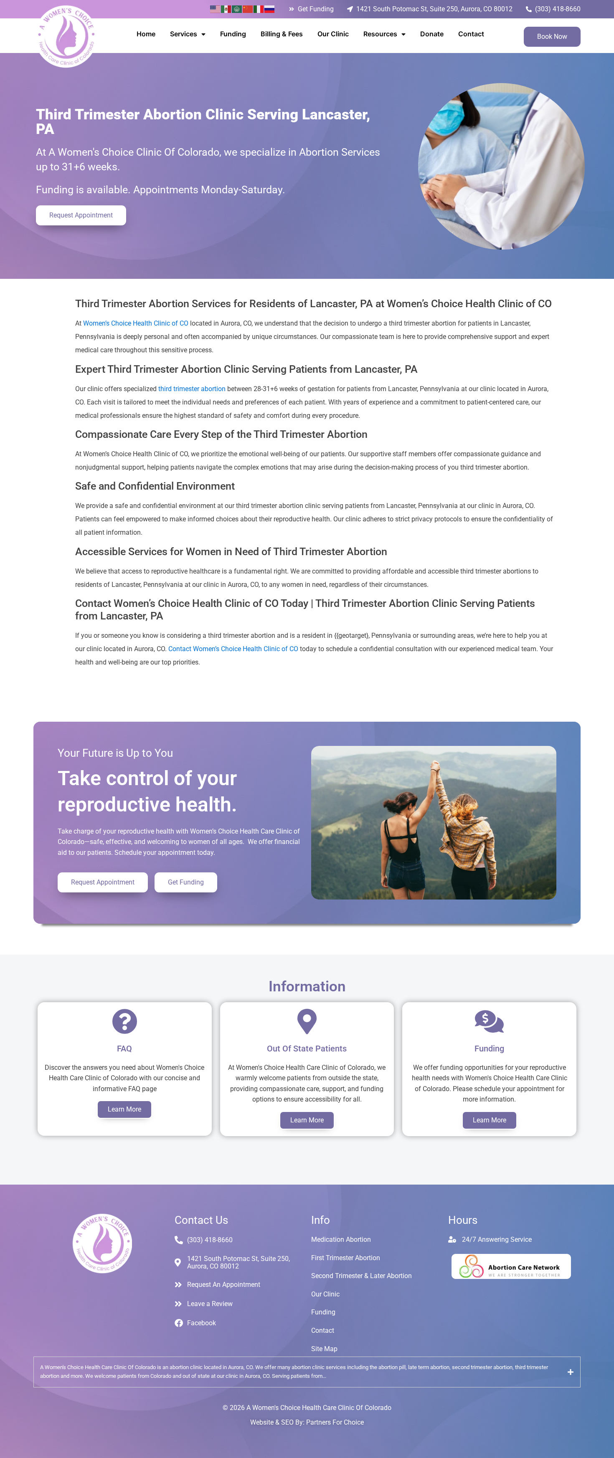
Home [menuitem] (146, 34)
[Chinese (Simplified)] (248, 9)
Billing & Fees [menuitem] (282, 34)
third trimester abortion (192, 389)
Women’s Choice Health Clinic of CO (135, 323)
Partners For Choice (335, 1422)
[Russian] (269, 9)
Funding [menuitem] (233, 34)
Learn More (124, 1109)
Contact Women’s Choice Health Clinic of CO (233, 649)
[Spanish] (226, 9)
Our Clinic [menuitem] (333, 34)
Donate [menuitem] (432, 34)
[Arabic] (237, 9)
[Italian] (259, 9)
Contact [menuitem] (471, 34)
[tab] (307, 1372)
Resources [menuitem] (380, 34)
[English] (215, 9)
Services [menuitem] (183, 34)
